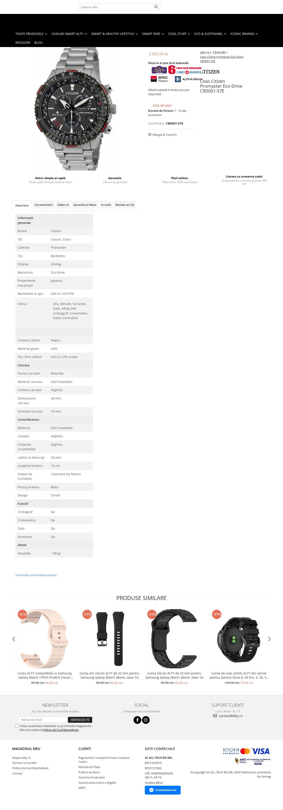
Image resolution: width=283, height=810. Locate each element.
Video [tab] (63, 205)
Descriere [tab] (22, 205)
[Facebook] (137, 720)
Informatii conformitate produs (36, 575)
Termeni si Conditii (24, 763)
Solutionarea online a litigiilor (97, 783)
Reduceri (22, 42)
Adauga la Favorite (164, 134)
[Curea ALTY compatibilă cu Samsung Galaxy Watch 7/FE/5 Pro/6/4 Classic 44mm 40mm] (44, 639)
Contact (17, 773)
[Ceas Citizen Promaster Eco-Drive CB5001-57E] (75, 109)
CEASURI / (220, 52)
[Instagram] (146, 720)
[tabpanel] (75, 109)
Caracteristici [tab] (43, 205)
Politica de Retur (89, 772)
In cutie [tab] (106, 205)
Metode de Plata (89, 767)
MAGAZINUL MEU (26, 748)
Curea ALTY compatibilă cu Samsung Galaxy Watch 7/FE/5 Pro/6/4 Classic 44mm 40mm (44, 675)
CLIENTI (84, 748)
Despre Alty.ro (21, 758)
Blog (38, 42)
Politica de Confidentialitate (60, 730)
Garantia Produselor (91, 777)
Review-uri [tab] (124, 205)
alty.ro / (206, 52)
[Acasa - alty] (25, 21)
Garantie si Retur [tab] (85, 205)
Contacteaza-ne (165, 790)
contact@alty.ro (230, 715)
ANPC (82, 788)
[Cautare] (156, 7)
